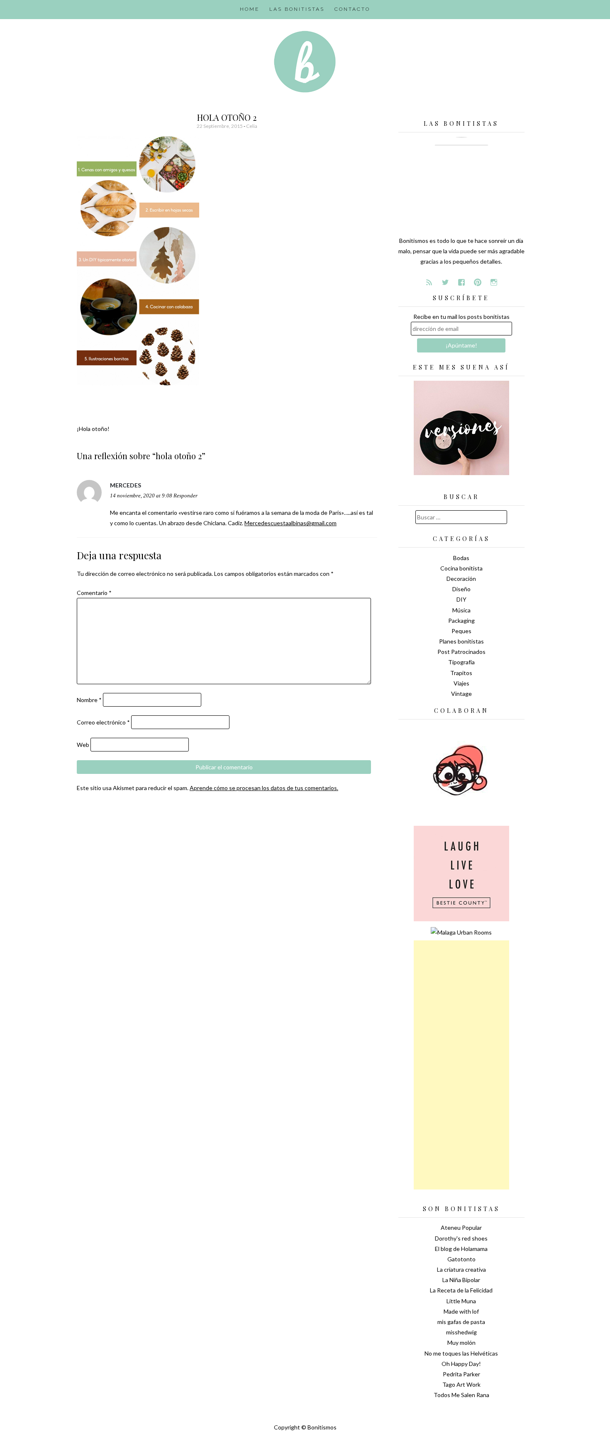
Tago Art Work (461, 1384)
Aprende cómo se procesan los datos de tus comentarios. (264, 787)
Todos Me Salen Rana (461, 1394)
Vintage (461, 693)
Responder (185, 496)
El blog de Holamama (461, 1248)
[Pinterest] (477, 282)
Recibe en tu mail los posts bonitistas (461, 316)
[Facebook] (461, 282)
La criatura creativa (461, 1269)
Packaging (461, 620)
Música (461, 610)
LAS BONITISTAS (297, 9)
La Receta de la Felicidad (461, 1290)
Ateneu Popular (461, 1227)
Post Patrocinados (461, 651)
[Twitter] (445, 282)
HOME (249, 9)
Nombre (89, 699)
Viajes (461, 683)
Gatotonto (461, 1259)
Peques (461, 630)
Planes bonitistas (461, 641)
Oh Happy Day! (461, 1363)
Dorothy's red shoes (461, 1238)
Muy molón (461, 1342)
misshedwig (461, 1332)
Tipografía (461, 662)
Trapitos (461, 672)
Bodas (461, 557)
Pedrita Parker (461, 1374)
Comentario (94, 592)
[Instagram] (493, 282)
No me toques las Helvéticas (461, 1353)
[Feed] (429, 282)
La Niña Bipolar (461, 1279)
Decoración (461, 578)
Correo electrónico (103, 722)
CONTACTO (352, 9)
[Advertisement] (461, 1064)
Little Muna (461, 1300)
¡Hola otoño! (93, 428)
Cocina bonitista (461, 568)
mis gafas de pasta (461, 1321)
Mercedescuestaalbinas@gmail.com (290, 522)
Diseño (461, 588)
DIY (461, 599)
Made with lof (461, 1311)
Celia (251, 126)
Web (83, 744)
